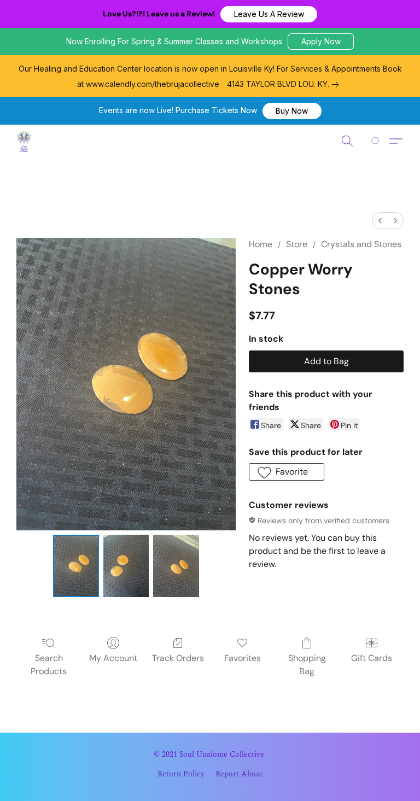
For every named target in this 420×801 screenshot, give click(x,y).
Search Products (49, 664)
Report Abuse (239, 774)
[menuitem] (380, 221)
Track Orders (178, 658)
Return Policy (181, 774)
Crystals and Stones (361, 244)
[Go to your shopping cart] (377, 141)
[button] (268, 14)
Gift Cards (371, 658)
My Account (113, 658)
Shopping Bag (307, 664)
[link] (285, 84)
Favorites (242, 658)
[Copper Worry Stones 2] (176, 566)
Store (296, 244)
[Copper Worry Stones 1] (126, 566)
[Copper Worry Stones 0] (76, 566)
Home (260, 244)
